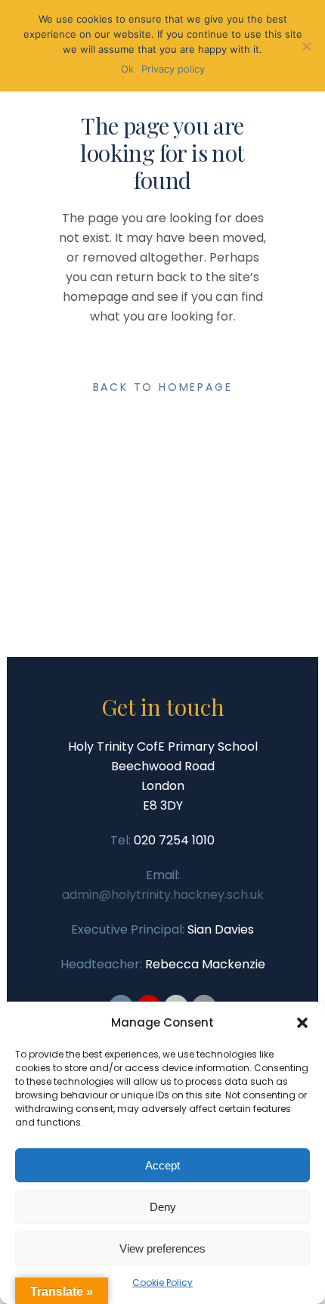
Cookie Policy (162, 1282)
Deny (163, 1206)
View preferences (162, 1248)
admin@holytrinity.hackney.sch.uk (163, 894)
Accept (162, 1165)
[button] (302, 1022)
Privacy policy (173, 69)
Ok (127, 69)
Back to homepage (163, 387)
